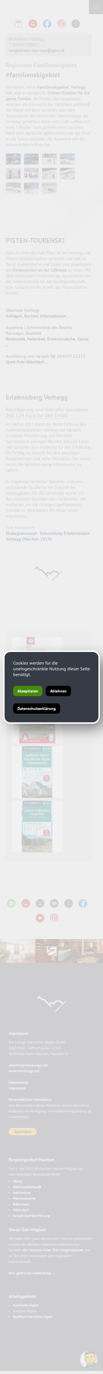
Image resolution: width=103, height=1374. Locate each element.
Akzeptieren (27, 691)
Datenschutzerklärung (36, 708)
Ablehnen (58, 691)
